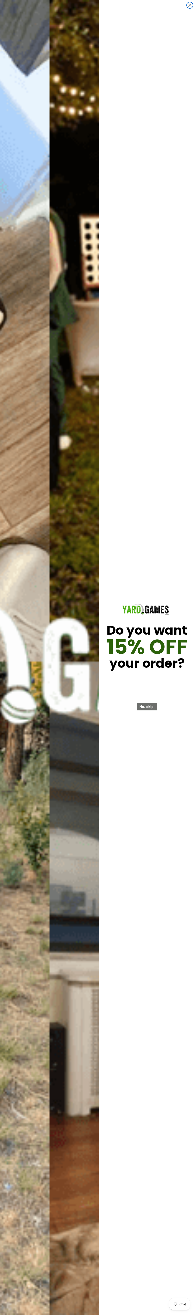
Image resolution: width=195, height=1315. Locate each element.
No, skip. (147, 707)
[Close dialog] (190, 5)
